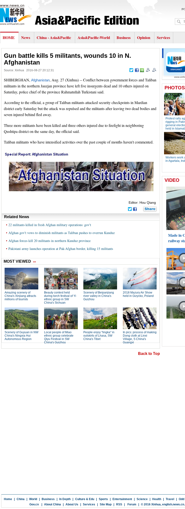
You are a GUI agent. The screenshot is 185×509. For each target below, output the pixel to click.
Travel (170, 499)
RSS (119, 504)
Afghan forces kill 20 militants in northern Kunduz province (49, 240)
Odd (181, 499)
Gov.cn (34, 504)
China (21, 499)
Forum (131, 504)
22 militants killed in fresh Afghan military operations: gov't (49, 224)
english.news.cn (173, 504)
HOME (9, 37)
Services (163, 37)
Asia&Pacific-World (94, 37)
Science (142, 499)
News (25, 37)
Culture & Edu (84, 499)
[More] (142, 70)
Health (156, 499)
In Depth (65, 499)
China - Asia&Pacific (54, 37)
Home (8, 499)
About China (52, 504)
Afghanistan (40, 80)
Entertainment (122, 499)
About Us (72, 504)
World (33, 499)
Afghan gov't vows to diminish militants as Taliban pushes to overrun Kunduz (61, 232)
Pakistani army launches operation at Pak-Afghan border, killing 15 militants (60, 248)
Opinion (143, 37)
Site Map (106, 504)
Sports (103, 499)
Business (124, 37)
